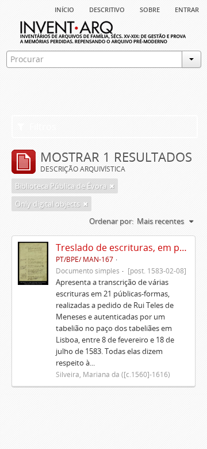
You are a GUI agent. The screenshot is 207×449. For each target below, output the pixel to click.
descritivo (107, 8)
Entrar (187, 8)
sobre (150, 8)
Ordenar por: (111, 221)
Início (64, 8)
